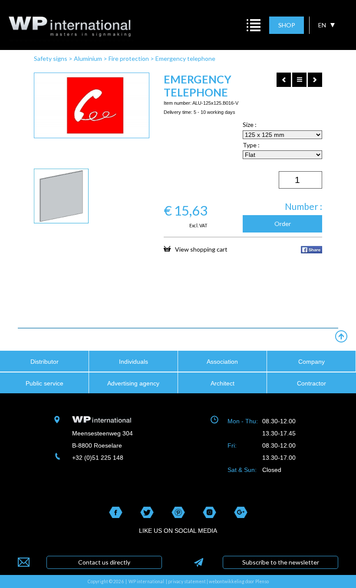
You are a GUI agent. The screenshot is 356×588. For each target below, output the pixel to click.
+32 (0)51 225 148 (97, 457)
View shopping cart (201, 249)
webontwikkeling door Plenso (239, 581)
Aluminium (88, 58)
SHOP (286, 25)
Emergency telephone (185, 58)
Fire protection (129, 58)
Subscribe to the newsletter (280, 562)
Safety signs (50, 58)
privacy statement (187, 581)
